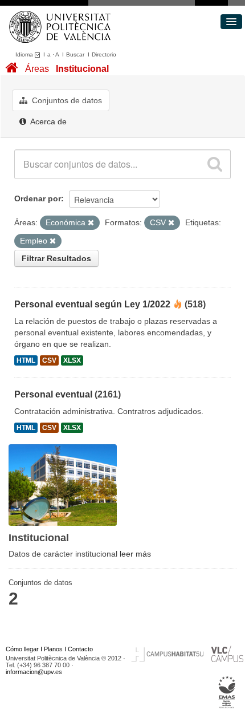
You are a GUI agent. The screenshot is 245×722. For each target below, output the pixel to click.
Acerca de (47, 121)
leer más (135, 553)
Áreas (37, 69)
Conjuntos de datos (66, 100)
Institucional (82, 69)
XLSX (72, 360)
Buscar (75, 54)
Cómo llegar (22, 649)
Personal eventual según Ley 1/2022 (92, 304)
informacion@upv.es (34, 671)
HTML (26, 360)
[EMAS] (227, 691)
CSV (49, 360)
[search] (214, 164)
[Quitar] (91, 223)
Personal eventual (53, 394)
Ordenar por (37, 198)
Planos (53, 649)
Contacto (80, 649)
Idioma (25, 54)
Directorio (104, 54)
